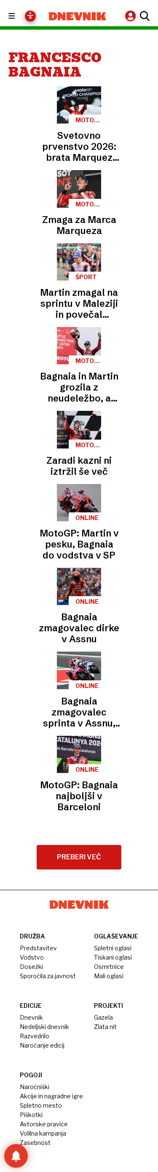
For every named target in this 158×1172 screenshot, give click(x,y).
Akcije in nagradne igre (51, 1096)
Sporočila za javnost (48, 975)
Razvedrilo (34, 1036)
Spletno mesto (41, 1105)
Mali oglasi (108, 975)
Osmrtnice (109, 966)
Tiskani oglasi (113, 957)
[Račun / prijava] (131, 16)
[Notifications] (16, 1156)
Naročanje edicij (42, 1045)
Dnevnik (31, 1017)
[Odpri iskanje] (144, 16)
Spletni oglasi (112, 948)
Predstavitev (38, 948)
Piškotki (31, 1114)
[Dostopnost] (30, 16)
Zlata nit (105, 1026)
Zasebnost (35, 1142)
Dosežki (31, 966)
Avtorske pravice (44, 1124)
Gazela (103, 1017)
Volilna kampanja (43, 1133)
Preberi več (79, 857)
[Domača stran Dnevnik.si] (77, 16)
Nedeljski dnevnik (44, 1026)
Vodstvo (32, 957)
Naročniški (34, 1086)
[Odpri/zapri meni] (19, 16)
